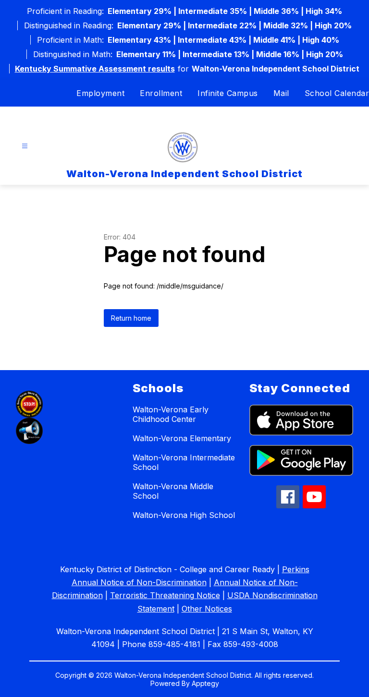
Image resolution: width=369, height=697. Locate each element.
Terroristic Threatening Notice (165, 595)
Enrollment (161, 93)
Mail (281, 93)
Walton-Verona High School (184, 515)
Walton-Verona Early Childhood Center (171, 414)
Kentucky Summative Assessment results (95, 68)
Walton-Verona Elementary (182, 438)
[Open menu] (24, 146)
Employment (100, 93)
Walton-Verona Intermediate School (184, 462)
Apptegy (205, 683)
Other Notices (207, 608)
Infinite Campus (227, 93)
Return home (131, 318)
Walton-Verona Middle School (173, 491)
